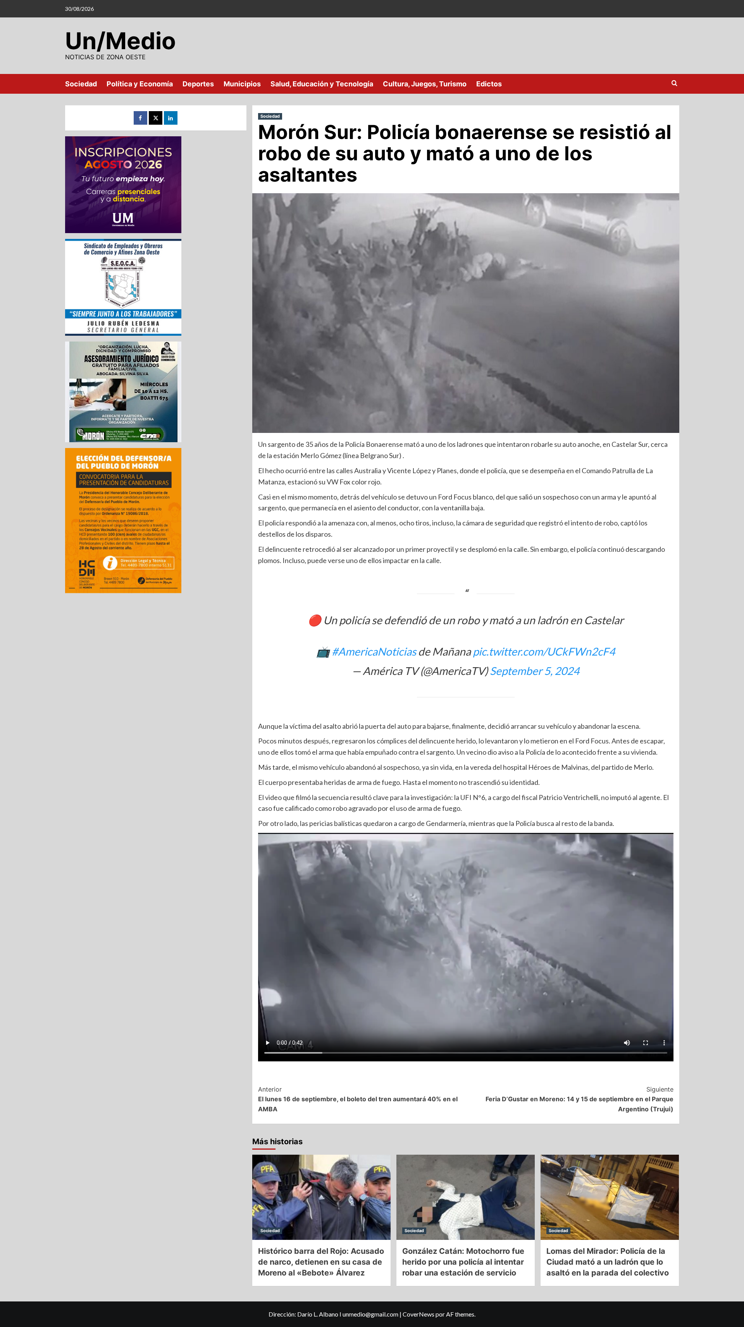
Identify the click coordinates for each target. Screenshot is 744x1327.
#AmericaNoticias (374, 651)
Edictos (489, 84)
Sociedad (81, 84)
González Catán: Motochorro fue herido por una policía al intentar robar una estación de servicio (463, 1261)
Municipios (242, 84)
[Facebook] (140, 118)
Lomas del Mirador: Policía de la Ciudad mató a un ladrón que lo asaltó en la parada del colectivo (607, 1261)
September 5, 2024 (534, 670)
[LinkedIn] (170, 118)
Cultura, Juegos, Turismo (425, 84)
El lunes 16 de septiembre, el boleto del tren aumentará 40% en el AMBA (358, 1099)
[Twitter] (155, 118)
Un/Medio (120, 41)
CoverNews (418, 1314)
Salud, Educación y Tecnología (321, 84)
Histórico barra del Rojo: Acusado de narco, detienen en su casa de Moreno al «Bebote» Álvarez (321, 1261)
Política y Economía (140, 84)
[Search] (674, 83)
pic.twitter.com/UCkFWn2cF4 (544, 651)
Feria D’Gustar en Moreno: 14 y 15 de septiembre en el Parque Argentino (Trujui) (579, 1099)
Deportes (198, 84)
